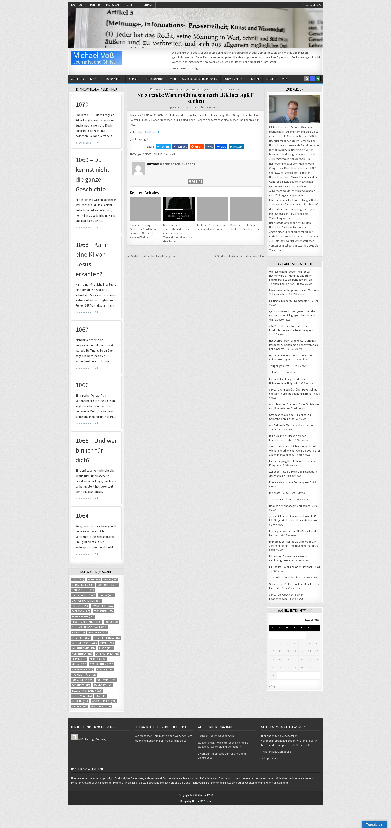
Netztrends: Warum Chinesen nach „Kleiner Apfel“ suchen (196, 97)
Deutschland (83, 595)
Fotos (111, 622)
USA (101, 696)
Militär (79, 664)
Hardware (97, 632)
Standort (103, 685)
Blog (93, 79)
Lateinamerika (107, 653)
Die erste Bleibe (279, 493)
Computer (159, 89)
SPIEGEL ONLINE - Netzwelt (159, 154)
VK (211, 146)
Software (106, 680)
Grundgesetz (197, 68)
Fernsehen (103, 611)
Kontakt (147, 5)
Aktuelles (77, 79)
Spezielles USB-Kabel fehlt (285, 577)
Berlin (110, 579)
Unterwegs (82, 696)
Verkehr (80, 701)
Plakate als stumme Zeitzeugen (288, 482)
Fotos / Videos (233, 79)
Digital (255, 79)
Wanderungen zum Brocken (199, 79)
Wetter (79, 706)
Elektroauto (154, 79)
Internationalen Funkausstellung (288, 200)
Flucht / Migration (86, 622)
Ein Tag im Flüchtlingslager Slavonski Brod (294, 567)
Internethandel (107, 637)
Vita (284, 79)
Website (197, 181)
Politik (235, 89)
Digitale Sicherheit (86, 600)
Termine (271, 79)
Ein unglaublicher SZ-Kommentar (289, 301)
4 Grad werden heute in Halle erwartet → (240, 256)
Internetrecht (195, 89)
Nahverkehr (82, 669)
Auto (78, 579)
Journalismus (83, 648)
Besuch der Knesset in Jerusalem (289, 506)
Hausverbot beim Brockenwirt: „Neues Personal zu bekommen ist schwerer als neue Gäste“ (293, 345)
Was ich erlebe (104, 701)
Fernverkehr (83, 616)
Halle (78, 632)
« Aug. (272, 686)
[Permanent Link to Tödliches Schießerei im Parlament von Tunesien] (212, 209)
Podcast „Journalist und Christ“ (217, 735)
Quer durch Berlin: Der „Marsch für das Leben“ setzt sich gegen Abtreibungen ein (292, 315)
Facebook (77, 5)
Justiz (106, 648)
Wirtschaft (101, 706)
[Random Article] (312, 78)
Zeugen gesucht (279, 366)
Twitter (95, 5)
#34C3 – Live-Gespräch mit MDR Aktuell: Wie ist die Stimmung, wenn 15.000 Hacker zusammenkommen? (294, 450)
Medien (209, 89)
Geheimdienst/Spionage (89, 627)
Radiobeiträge (84, 674)
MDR (81, 739)
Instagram (112, 5)
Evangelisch (102, 606)
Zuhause (274, 372)
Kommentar (82, 653)
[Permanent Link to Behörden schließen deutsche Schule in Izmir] (246, 209)
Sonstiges (81, 685)
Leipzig (79, 659)
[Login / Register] (318, 78)
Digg (223, 146)
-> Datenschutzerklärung (276, 751)
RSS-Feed (130, 5)
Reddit (198, 146)
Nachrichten (222, 89)
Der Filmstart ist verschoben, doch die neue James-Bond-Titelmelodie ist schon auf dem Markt (178, 233)
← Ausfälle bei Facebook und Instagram (151, 256)
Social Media (82, 680)
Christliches (83, 585)
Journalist (113, 79)
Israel (107, 643)
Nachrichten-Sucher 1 (185, 107)
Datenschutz (83, 590)
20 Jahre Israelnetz (280, 499)
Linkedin (237, 146)
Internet (181, 89)
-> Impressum (269, 758)
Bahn (173, 79)
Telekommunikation (87, 690)
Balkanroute (282, 209)
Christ (133, 79)
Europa (80, 606)
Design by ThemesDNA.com (195, 801)
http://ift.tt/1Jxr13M (148, 132)
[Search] (306, 78)
